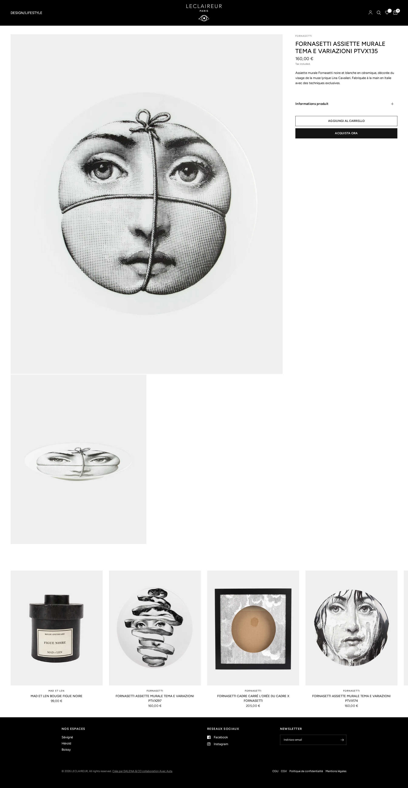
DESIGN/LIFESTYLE (26, 13)
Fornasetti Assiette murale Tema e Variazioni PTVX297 (155, 698)
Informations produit (311, 104)
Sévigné (67, 737)
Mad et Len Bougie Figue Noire (56, 696)
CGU (275, 771)
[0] (394, 12)
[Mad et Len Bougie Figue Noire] (57, 628)
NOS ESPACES (73, 728)
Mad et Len (56, 690)
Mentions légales (336, 771)
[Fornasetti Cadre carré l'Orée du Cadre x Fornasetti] (253, 628)
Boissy (66, 749)
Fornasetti (155, 690)
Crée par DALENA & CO (127, 771)
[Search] (379, 12)
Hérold (66, 743)
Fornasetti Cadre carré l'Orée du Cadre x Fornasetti (253, 698)
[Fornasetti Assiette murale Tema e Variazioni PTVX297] (155, 628)
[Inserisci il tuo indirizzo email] (342, 740)
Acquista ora (346, 133)
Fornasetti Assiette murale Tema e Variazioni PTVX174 (351, 698)
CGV (284, 771)
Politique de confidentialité (306, 771)
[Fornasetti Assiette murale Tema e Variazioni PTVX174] (352, 628)
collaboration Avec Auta (157, 771)
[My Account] (370, 12)
